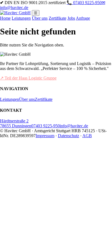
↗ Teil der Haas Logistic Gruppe (28, 78)
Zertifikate (57, 18)
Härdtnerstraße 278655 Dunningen (15, 123)
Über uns (40, 18)
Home (5, 18)
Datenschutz (68, 135)
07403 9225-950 (45, 125)
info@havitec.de (74, 125)
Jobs (71, 18)
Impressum (45, 135)
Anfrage (83, 18)
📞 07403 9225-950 (84, 2)
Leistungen (21, 18)
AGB (87, 135)
